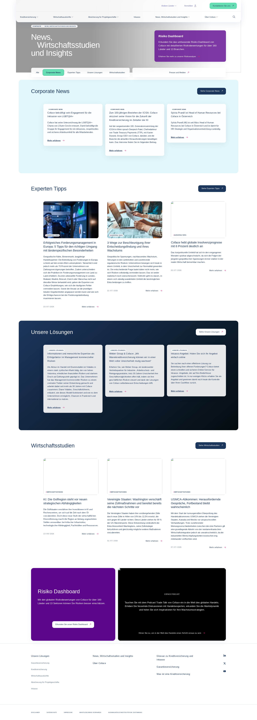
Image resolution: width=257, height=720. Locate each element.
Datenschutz (52, 712)
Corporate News (53, 72)
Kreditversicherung (39, 669)
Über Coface (99, 663)
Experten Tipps (74, 72)
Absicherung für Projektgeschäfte (45, 682)
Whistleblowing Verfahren (90, 712)
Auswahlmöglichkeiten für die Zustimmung (125, 712)
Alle (37, 72)
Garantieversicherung (40, 663)
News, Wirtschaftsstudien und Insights (113, 656)
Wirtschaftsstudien (117, 72)
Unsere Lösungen (94, 72)
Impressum (68, 712)
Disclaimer (35, 712)
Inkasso (34, 689)
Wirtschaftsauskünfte (40, 676)
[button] (29, 17)
